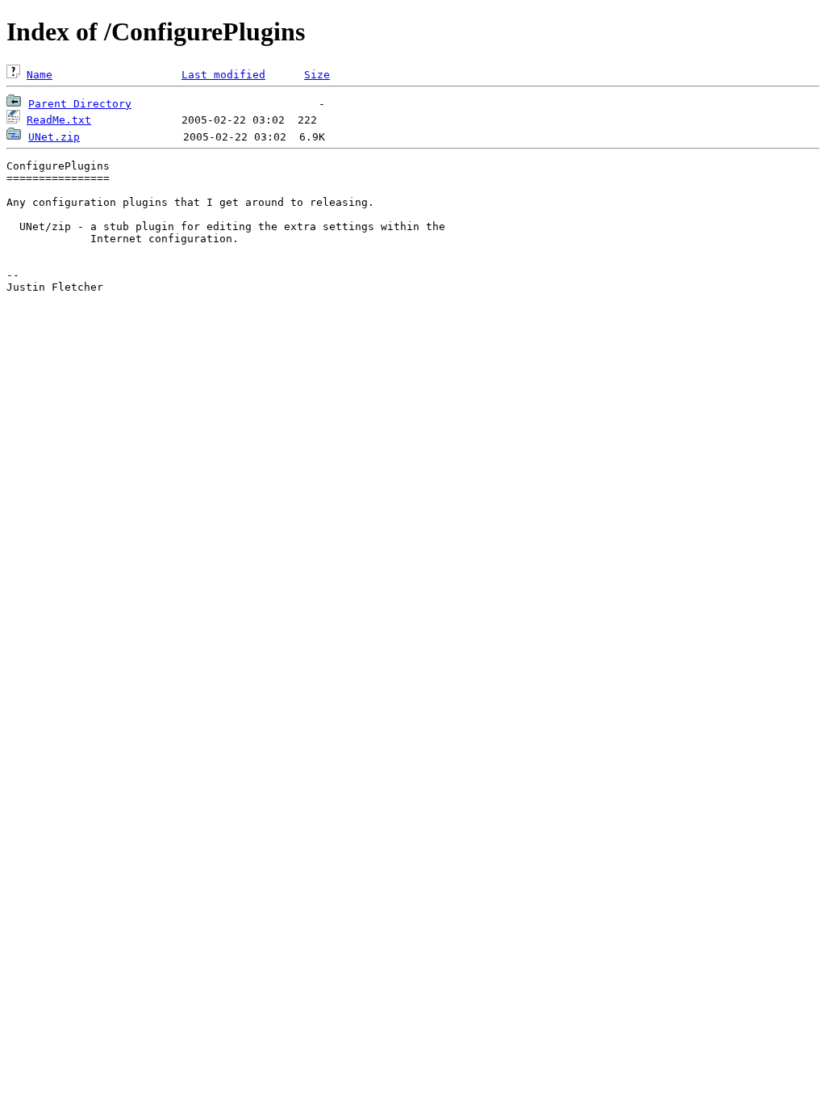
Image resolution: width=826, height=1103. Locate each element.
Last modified (223, 75)
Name (39, 75)
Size (317, 75)
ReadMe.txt (59, 120)
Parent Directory (79, 104)
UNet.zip (54, 137)
